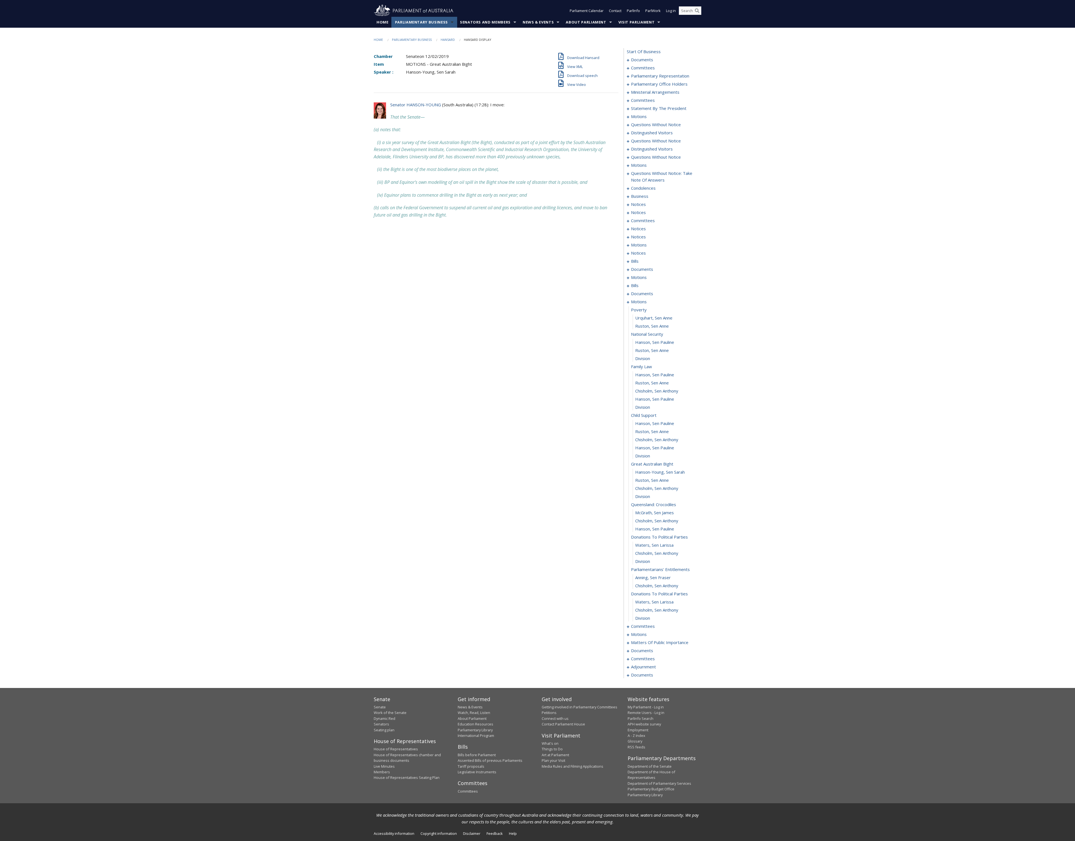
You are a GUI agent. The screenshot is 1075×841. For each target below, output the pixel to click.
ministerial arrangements (655, 92)
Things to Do (552, 748)
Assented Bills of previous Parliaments (490, 760)
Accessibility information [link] (394, 833)
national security (647, 334)
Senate (380, 707)
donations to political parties (659, 537)
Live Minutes (384, 766)
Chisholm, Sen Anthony (656, 391)
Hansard (448, 39)
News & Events (538, 22)
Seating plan (384, 729)
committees (643, 68)
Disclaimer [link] (471, 833)
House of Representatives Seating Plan (407, 777)
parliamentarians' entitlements (660, 569)
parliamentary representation (660, 76)
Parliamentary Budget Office (651, 788)
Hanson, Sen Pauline (654, 342)
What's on (550, 743)
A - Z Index (636, 735)
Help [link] (513, 833)
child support (643, 415)
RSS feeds (636, 747)
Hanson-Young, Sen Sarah (660, 472)
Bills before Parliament (477, 754)
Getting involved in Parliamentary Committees (579, 707)
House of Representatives (396, 748)
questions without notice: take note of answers (661, 176)
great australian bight (652, 464)
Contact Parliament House (563, 724)
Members (382, 771)
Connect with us (555, 718)
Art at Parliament (555, 754)
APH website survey (644, 724)
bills (635, 261)
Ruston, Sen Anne (652, 326)
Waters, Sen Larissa (654, 545)
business (639, 196)
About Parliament (586, 22)
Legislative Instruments (477, 771)
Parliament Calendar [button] (587, 10)
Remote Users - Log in (646, 712)
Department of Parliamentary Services (659, 783)
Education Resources (475, 724)
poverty (639, 310)
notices (638, 204)
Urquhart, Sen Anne (653, 318)
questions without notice (656, 124)
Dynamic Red (384, 718)
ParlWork (653, 10)
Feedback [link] (495, 833)
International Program (476, 735)
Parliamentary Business (421, 22)
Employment (638, 729)
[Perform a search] (697, 10)
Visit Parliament (636, 22)
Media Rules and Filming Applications (572, 766)
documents (642, 59)
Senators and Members (485, 22)
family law (641, 366)
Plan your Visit (553, 760)
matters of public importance (659, 642)
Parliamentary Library (475, 729)
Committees (468, 791)
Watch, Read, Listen (474, 712)
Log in (671, 10)
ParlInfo (633, 10)
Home (383, 22)
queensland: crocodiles (653, 504)
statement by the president (658, 108)
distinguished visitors (652, 132)
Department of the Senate (650, 766)
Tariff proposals (471, 766)
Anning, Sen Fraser (653, 577)
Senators (381, 724)
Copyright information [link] (438, 833)
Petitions (549, 712)
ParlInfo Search (640, 718)
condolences (643, 188)
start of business (644, 51)
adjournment (643, 666)
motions (639, 116)
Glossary (635, 741)
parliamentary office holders (659, 84)
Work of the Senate (390, 712)
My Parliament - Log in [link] (646, 707)
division (642, 358)
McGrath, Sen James (654, 512)
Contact (615, 10)
